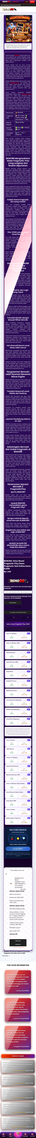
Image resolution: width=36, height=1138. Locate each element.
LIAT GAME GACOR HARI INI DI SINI (18, 612)
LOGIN (26, 1)
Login (10, 1136)
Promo (3, 1136)
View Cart (18, 941)
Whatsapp (25, 1136)
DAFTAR (32, 1)
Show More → (6, 956)
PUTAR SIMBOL (18, 849)
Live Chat (32, 1136)
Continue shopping (18, 947)
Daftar (18, 1135)
